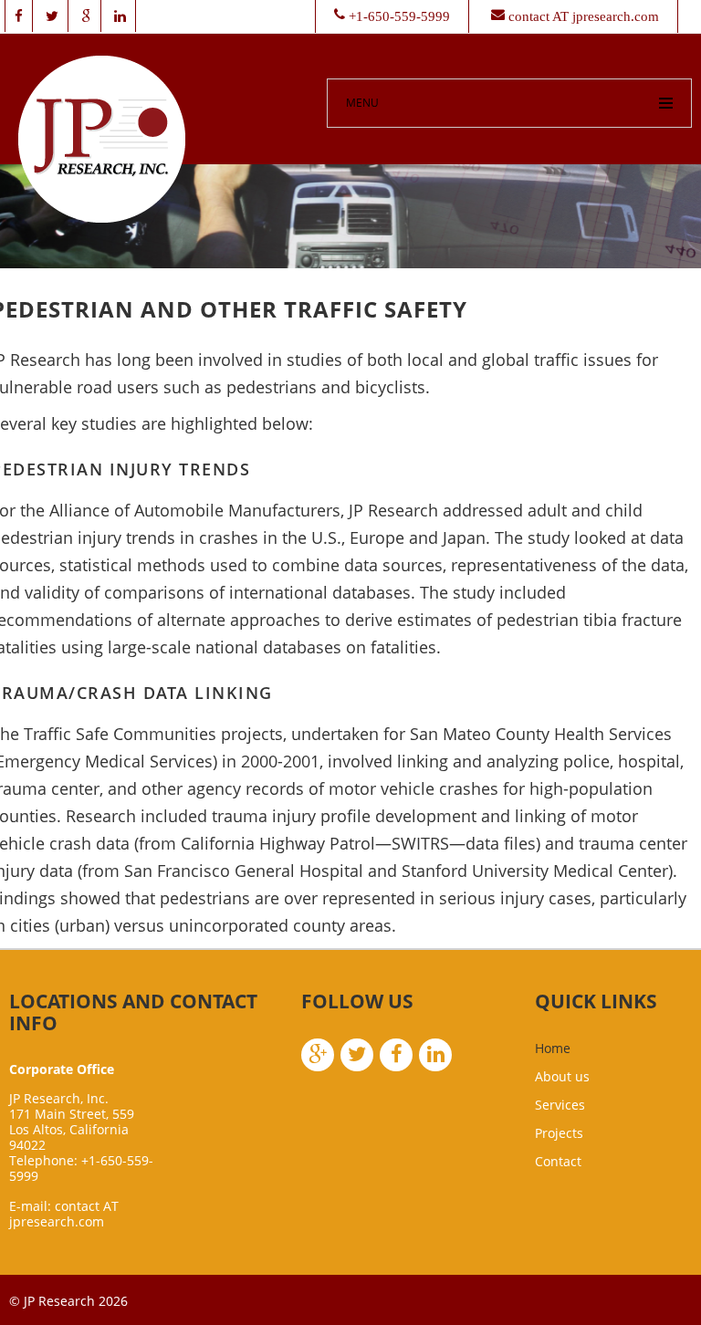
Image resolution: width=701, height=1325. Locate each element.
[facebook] (18, 16)
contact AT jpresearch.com (64, 1213)
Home (552, 1048)
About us (562, 1076)
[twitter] (52, 16)
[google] (86, 16)
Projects (559, 1133)
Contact (558, 1161)
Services (560, 1104)
